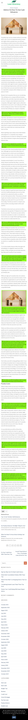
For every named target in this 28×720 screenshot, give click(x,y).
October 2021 (5, 604)
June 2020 (3, 650)
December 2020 (5, 633)
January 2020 (4, 665)
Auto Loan (3, 682)
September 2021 (5, 607)
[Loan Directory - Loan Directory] (14, 2)
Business (3, 691)
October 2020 (5, 639)
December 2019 (5, 668)
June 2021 (3, 616)
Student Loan (4, 706)
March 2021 (4, 625)
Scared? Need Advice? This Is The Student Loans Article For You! (21, 553)
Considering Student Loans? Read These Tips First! (12, 585)
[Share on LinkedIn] (20, 545)
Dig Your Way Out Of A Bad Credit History (12, 572)
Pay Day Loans (5, 700)
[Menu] (2, 2)
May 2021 (3, 619)
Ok (14, 717)
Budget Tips (4, 688)
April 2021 (4, 622)
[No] (26, 714)
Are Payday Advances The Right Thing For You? (13, 525)
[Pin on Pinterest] (18, 545)
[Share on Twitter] (12, 545)
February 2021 (5, 627)
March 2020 (4, 659)
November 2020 (5, 636)
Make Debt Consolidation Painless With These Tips (13, 575)
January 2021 (4, 630)
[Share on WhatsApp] (7, 545)
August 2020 (4, 645)
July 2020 (3, 648)
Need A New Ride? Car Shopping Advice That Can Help (14, 580)
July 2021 (3, 613)
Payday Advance (14, 7)
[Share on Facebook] (10, 545)
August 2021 (4, 610)
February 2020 (5, 662)
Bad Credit (4, 685)
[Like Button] (3, 511)
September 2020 (5, 642)
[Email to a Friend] (15, 545)
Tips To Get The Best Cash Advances (10, 517)
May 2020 (3, 653)
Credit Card (4, 694)
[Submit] (25, 563)
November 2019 (5, 671)
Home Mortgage (5, 697)
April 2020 (4, 656)
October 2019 (5, 674)
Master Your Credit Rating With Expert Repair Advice (13, 590)
